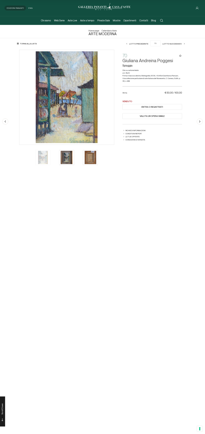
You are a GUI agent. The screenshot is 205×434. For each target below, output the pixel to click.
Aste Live (72, 20)
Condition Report (133, 133)
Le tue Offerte (132, 136)
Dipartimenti (130, 20)
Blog (153, 20)
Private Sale (103, 20)
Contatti (143, 20)
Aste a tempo (87, 20)
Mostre (117, 20)
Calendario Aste (109, 30)
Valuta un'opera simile (152, 116)
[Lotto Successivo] (200, 121)
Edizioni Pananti (15, 8)
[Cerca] (161, 20)
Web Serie (59, 20)
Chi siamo (46, 20)
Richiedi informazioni (135, 130)
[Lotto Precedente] (5, 121)
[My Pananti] (197, 8)
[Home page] (104, 6)
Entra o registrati (152, 107)
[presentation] (24, 97)
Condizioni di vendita (135, 140)
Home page (94, 30)
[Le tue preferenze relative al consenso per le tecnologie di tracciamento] (200, 429)
